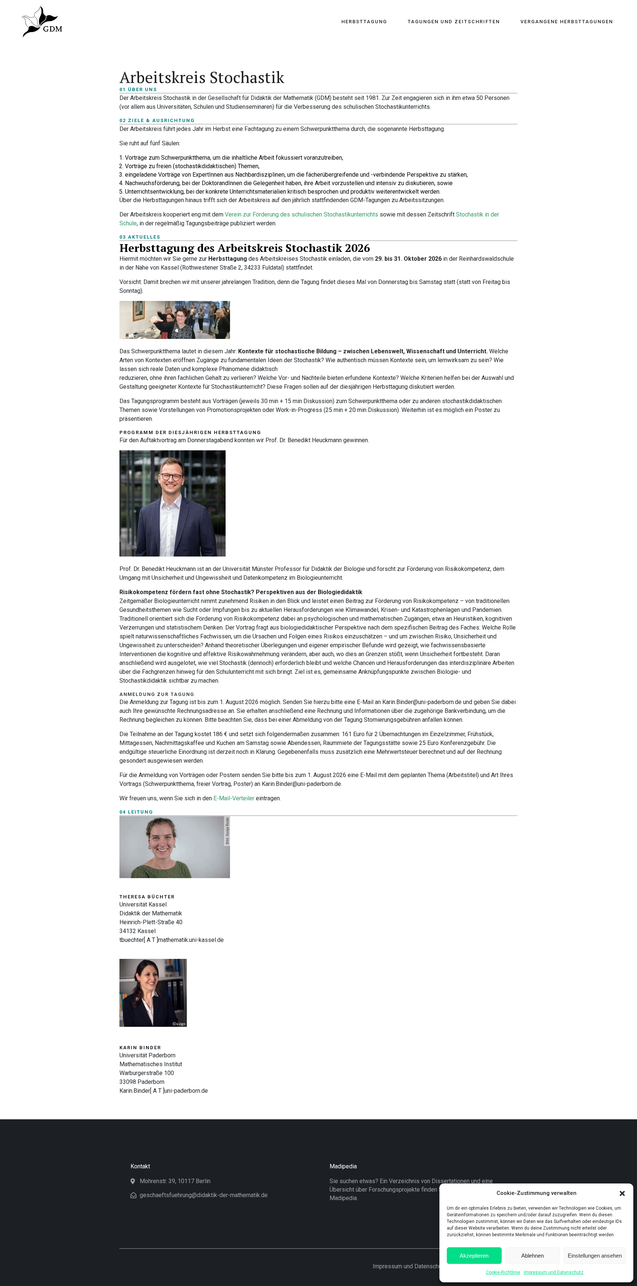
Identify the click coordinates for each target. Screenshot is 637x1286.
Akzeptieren (474, 1255)
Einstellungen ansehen (595, 1255)
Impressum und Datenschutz (554, 1272)
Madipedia (343, 1166)
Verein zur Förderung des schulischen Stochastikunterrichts (301, 214)
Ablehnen (532, 1255)
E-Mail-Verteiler (233, 798)
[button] (622, 1193)
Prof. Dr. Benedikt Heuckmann (304, 440)
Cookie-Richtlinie (503, 1272)
